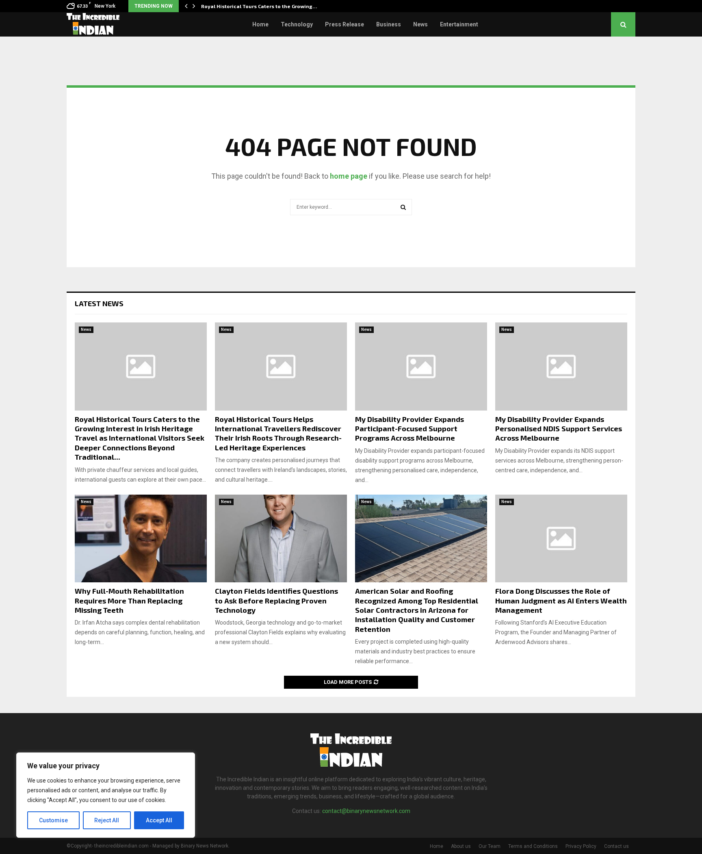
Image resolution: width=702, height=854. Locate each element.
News (420, 24)
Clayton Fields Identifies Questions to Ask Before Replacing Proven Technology (276, 600)
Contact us (616, 846)
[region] (105, 795)
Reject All (106, 820)
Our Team (489, 846)
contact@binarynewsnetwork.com (366, 811)
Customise (53, 820)
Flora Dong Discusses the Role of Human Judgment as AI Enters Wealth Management (561, 600)
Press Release (344, 24)
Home (260, 24)
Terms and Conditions (533, 846)
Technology (297, 24)
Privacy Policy (581, 846)
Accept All (159, 820)
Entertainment (459, 24)
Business (388, 24)
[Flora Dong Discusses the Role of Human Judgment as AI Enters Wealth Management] (561, 539)
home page (348, 176)
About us (461, 846)
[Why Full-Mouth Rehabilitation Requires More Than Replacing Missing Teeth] (141, 539)
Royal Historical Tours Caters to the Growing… (259, 6)
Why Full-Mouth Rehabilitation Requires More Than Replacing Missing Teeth (129, 600)
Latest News (99, 303)
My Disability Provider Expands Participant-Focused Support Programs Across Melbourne (409, 429)
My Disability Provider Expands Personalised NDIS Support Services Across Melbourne (558, 429)
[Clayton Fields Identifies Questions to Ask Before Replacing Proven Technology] (281, 539)
